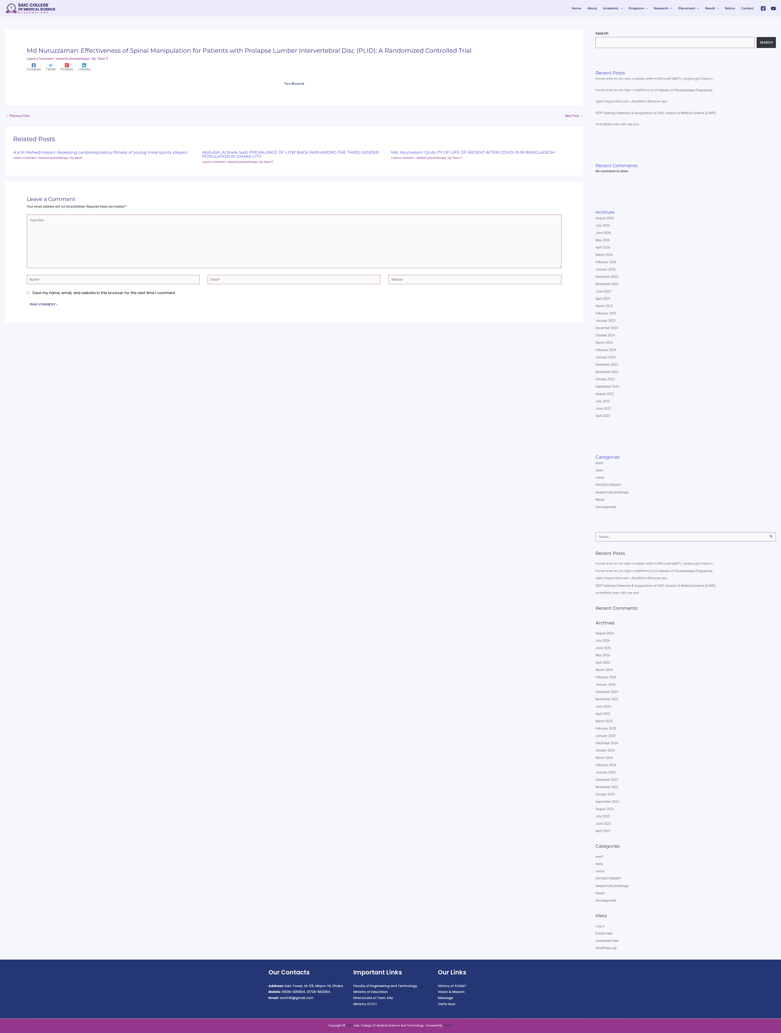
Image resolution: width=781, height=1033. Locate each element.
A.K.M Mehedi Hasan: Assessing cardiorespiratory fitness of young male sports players (100, 152)
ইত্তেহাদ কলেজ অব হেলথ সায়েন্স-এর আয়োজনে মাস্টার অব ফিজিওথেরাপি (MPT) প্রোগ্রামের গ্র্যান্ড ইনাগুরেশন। (655, 79)
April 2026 (603, 247)
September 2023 (607, 386)
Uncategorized (606, 507)
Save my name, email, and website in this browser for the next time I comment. (104, 292)
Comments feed (607, 941)
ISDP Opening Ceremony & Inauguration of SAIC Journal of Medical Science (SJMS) (656, 113)
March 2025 (604, 306)
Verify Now (446, 1004)
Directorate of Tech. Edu (373, 998)
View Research (294, 83)
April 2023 (603, 416)
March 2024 (604, 343)
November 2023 (607, 372)
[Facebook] (763, 8)
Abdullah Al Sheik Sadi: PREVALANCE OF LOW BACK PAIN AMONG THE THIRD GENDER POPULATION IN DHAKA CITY (290, 154)
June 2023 (603, 408)
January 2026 (605, 269)
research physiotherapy (72, 59)
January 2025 (605, 321)
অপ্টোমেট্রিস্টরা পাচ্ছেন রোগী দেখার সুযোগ (617, 124)
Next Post (574, 116)
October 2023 (605, 379)
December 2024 (607, 328)
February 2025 (606, 313)
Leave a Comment (40, 59)
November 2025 (607, 284)
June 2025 (603, 291)
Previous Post (17, 116)
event (599, 463)
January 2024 (605, 357)
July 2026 (603, 225)
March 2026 (604, 255)
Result (600, 500)
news (599, 470)
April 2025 (603, 299)
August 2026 (605, 218)
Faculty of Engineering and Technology (385, 986)
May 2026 (603, 240)
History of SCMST (452, 986)
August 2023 (605, 394)
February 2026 (606, 262)
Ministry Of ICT (365, 1004)
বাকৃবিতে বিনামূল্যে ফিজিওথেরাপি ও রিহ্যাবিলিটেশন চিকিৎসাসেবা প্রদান (631, 102)
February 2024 (606, 350)
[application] (621, 8)
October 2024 (605, 335)
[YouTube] (773, 8)
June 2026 (603, 233)
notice (600, 478)
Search (602, 33)
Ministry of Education (370, 991)
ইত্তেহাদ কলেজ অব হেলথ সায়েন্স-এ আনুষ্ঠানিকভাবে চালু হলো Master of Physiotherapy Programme (654, 90)
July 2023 (603, 401)
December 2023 (607, 365)
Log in (600, 926)
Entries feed (604, 933)
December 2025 (607, 277)
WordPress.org (606, 948)
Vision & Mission (451, 991)
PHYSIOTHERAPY (608, 485)
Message (445, 998)
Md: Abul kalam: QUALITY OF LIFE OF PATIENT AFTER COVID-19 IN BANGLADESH (473, 152)
